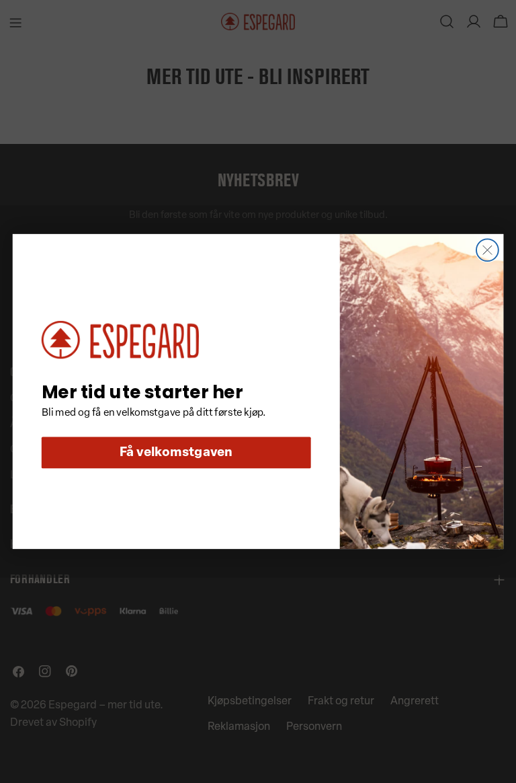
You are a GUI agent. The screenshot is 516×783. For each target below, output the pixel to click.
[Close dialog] (487, 250)
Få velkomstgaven (176, 453)
